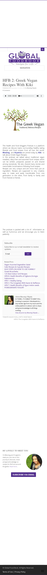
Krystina (18, 152)
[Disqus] (23, 351)
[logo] (24, 64)
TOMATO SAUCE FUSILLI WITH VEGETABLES (17, 317)
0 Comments (6, 90)
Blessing (6, 152)
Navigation (25, 68)
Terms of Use (8, 572)
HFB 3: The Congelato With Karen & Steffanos (29, 319)
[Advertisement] (23, 23)
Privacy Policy (20, 572)
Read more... (14, 466)
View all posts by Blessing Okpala (27, 313)
